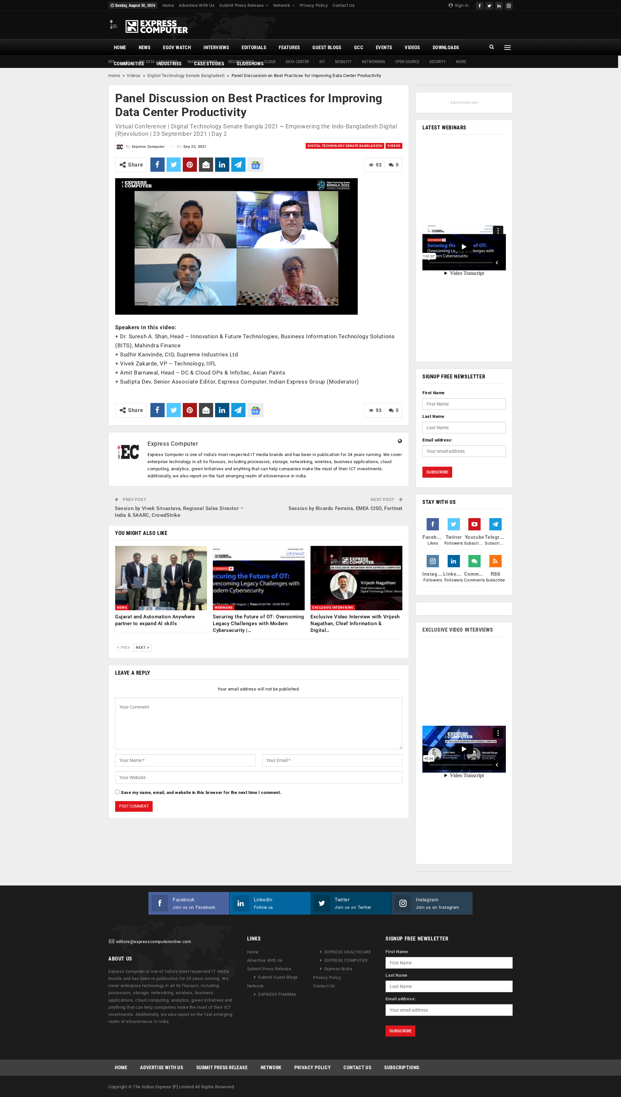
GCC (358, 47)
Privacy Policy (314, 5)
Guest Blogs (326, 47)
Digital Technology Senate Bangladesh (186, 75)
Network (281, 5)
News (145, 47)
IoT (322, 61)
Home (168, 5)
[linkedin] (499, 5)
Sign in (461, 5)
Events (384, 47)
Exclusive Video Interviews (457, 630)
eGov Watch (177, 47)
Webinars (224, 607)
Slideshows (250, 64)
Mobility (343, 61)
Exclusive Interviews (332, 607)
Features (289, 47)
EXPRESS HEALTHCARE (347, 952)
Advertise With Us (196, 5)
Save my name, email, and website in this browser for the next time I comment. (201, 792)
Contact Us (343, 5)
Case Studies (209, 64)
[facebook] (480, 5)
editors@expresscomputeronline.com (153, 942)
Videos (412, 47)
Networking (373, 61)
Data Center (297, 61)
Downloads (446, 47)
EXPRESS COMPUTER (346, 960)
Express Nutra (338, 968)
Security (437, 61)
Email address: (437, 440)
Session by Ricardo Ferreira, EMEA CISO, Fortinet (346, 508)
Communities (129, 64)
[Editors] (111, 942)
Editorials (254, 47)
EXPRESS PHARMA (277, 994)
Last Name (433, 416)
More (461, 61)
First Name (433, 392)
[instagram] (509, 5)
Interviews (216, 47)
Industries (169, 64)
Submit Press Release (241, 5)
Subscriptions (401, 1067)
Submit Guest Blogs (278, 977)
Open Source (407, 61)
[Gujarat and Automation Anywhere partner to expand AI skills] (161, 578)
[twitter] (489, 5)
